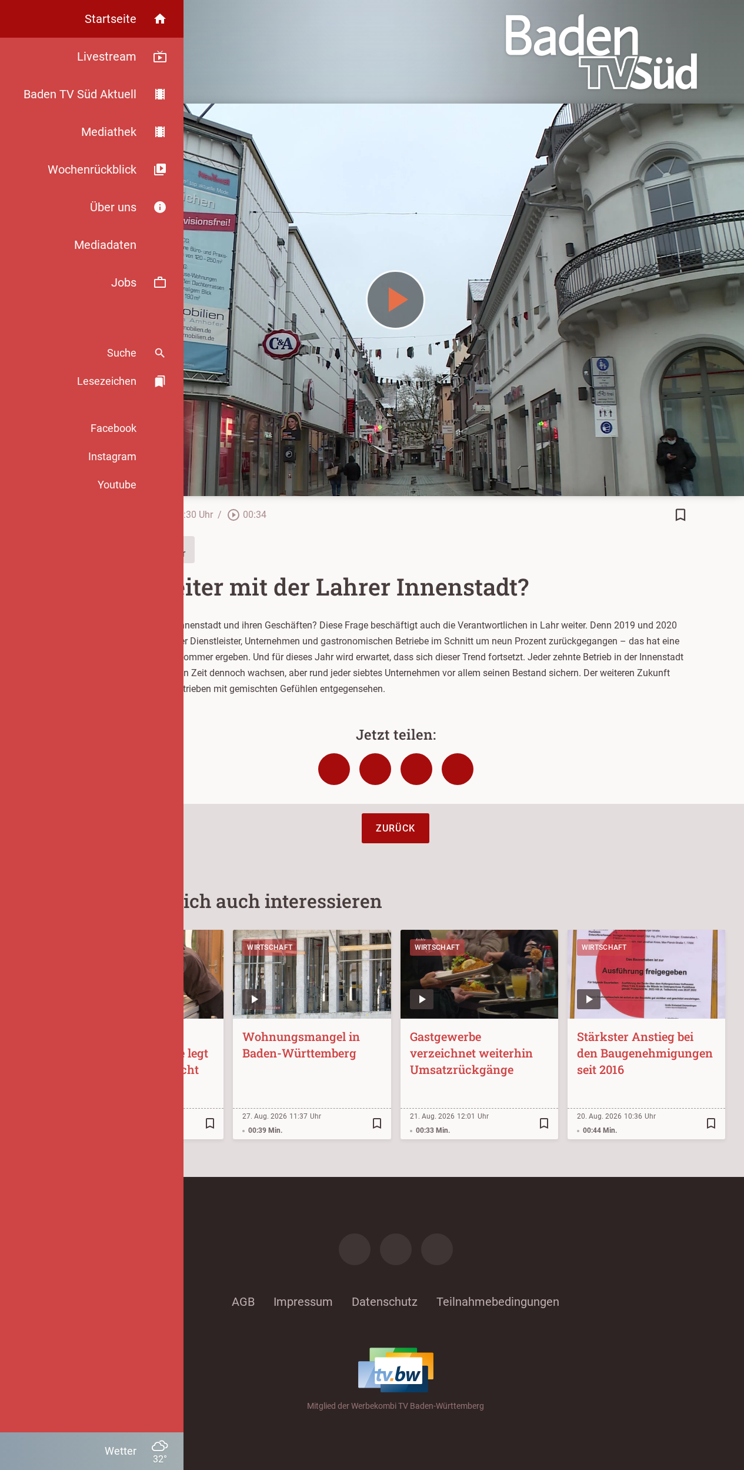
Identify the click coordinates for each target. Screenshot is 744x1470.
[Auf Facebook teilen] (334, 769)
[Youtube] (437, 1249)
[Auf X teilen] (375, 769)
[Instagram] (396, 1249)
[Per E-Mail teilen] (457, 769)
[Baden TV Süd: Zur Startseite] (601, 51)
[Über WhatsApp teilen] (416, 769)
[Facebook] (355, 1249)
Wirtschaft (269, 947)
